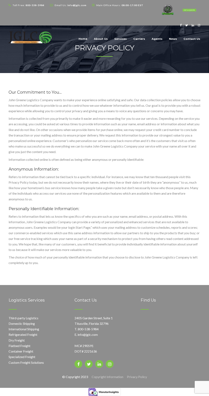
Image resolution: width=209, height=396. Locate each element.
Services (120, 38)
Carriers (139, 38)
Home (83, 38)
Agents (157, 38)
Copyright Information (107, 377)
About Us (101, 38)
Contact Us (191, 38)
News (173, 38)
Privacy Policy (137, 377)
